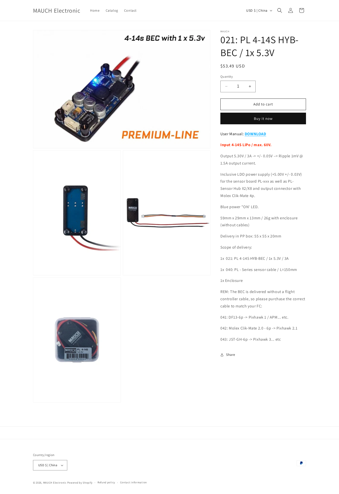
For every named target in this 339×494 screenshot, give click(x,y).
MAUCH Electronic (55, 482)
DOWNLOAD (255, 133)
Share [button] (230, 354)
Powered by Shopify (80, 482)
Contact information (133, 482)
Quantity (226, 76)
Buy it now (263, 118)
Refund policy (106, 482)
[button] (279, 10)
